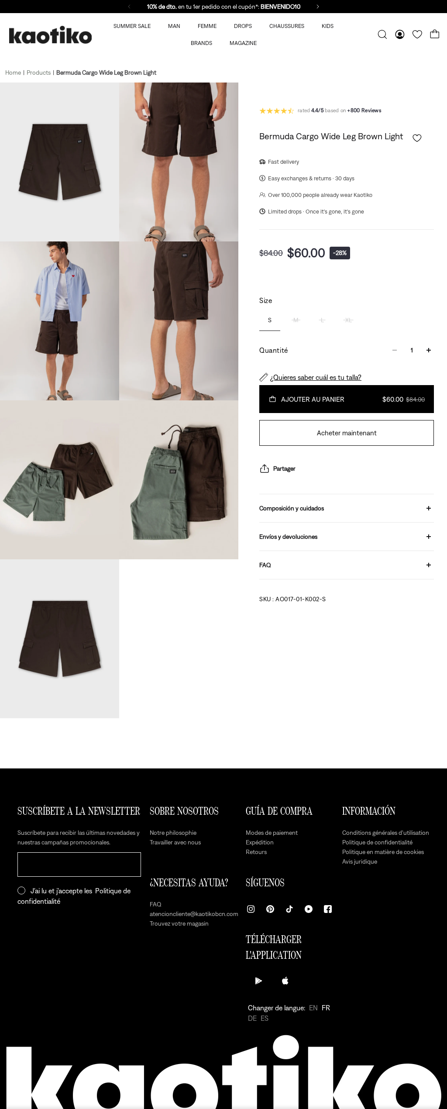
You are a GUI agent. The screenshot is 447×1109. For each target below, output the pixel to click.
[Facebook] (327, 909)
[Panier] (435, 34)
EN (313, 1008)
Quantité (273, 350)
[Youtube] (308, 909)
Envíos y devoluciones (288, 536)
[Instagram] (251, 909)
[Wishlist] (417, 34)
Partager (284, 468)
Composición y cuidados (291, 508)
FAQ (265, 564)
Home (13, 72)
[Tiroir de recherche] (382, 34)
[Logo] (50, 35)
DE (252, 1018)
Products (39, 72)
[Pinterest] (270, 909)
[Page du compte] (400, 34)
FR (326, 1008)
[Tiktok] (289, 909)
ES (264, 1018)
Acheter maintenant (347, 433)
